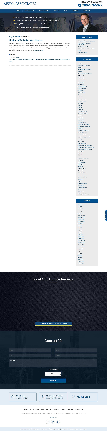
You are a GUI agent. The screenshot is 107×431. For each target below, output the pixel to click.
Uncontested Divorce (82, 187)
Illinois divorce (36, 59)
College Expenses (82, 88)
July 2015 (80, 251)
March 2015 (80, 259)
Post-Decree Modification (83, 158)
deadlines (14, 59)
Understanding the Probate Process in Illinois (86, 49)
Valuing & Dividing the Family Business (86, 41)
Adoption (80, 63)
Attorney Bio (29, 10)
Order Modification (82, 143)
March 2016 (80, 234)
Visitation (80, 189)
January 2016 (81, 238)
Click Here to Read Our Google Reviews (53, 323)
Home (18, 10)
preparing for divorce (53, 59)
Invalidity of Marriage (82, 134)
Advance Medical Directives (84, 65)
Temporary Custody (82, 183)
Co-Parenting (81, 82)
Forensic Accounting (82, 111)
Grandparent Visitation (83, 113)
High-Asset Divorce (82, 122)
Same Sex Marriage (82, 172)
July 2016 (80, 225)
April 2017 (80, 206)
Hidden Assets (81, 120)
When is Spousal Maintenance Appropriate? (84, 44)
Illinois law (80, 128)
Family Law (80, 109)
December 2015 (81, 240)
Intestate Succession (82, 132)
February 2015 (81, 261)
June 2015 (80, 253)
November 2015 (81, 242)
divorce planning (27, 59)
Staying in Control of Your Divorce (26, 40)
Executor (80, 107)
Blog (66, 10)
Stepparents (80, 179)
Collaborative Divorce (82, 86)
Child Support (81, 77)
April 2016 (80, 232)
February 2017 (81, 211)
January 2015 (81, 263)
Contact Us (86, 10)
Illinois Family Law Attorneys (84, 126)
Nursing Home (81, 141)
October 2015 (81, 244)
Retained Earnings (82, 168)
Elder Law (80, 105)
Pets (79, 156)
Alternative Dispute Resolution (84, 69)
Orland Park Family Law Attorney (85, 149)
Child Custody (81, 75)
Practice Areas (44, 10)
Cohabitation (81, 84)
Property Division (81, 162)
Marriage (80, 139)
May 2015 (80, 255)
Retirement (80, 170)
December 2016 (81, 215)
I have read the (54, 369)
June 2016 (80, 227)
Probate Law (80, 160)
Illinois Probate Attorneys (83, 130)
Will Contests (81, 191)
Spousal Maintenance (82, 175)
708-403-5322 (92, 5)
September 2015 (81, 246)
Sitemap (64, 429)
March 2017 (80, 208)
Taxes (79, 181)
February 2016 (81, 236)
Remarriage (80, 166)
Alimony (79, 67)
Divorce (18, 57)
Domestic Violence (82, 99)
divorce (20, 59)
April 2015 (80, 257)
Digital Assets (81, 90)
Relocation (80, 164)
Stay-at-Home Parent (82, 177)
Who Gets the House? (83, 46)
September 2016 (81, 221)
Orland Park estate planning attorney (86, 147)
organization (43, 59)
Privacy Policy (73, 429)
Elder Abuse (80, 103)
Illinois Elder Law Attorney (83, 124)
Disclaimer (57, 369)
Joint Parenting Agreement (84, 137)
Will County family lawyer (83, 194)
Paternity (80, 153)
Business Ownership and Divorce (85, 73)
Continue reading (39, 50)
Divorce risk (80, 96)
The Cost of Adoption (82, 52)
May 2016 (80, 230)
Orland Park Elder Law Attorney (85, 145)
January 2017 (81, 213)
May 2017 (80, 204)
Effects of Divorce (82, 101)
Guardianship (81, 118)
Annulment (80, 71)
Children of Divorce (82, 80)
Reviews (75, 10)
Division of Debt (81, 92)
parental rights (81, 151)
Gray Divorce (81, 115)
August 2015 (80, 249)
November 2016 (81, 217)
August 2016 (80, 223)
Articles (56, 10)
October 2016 (81, 219)
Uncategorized (81, 185)
